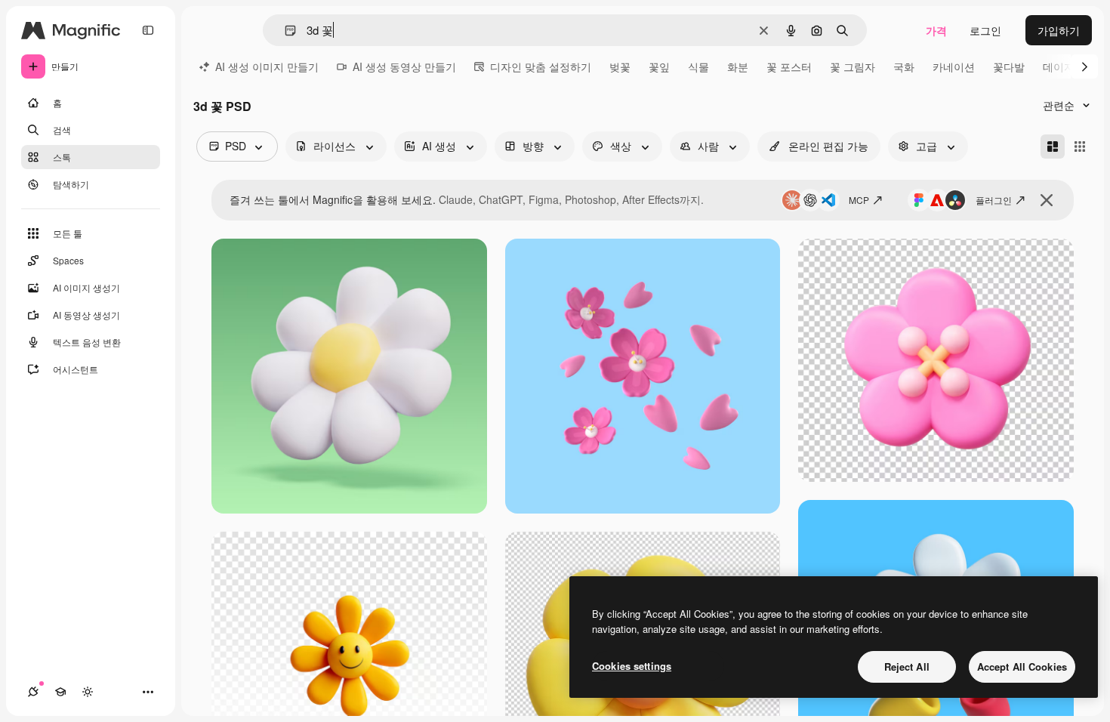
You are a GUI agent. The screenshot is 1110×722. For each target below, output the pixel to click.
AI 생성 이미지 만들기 (267, 66)
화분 (737, 66)
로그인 (985, 30)
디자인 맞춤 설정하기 (540, 66)
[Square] (1080, 146)
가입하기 (1059, 30)
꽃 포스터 (789, 66)
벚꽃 (620, 66)
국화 (903, 66)
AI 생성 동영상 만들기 (404, 66)
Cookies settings (631, 666)
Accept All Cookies (1022, 666)
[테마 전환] (88, 692)
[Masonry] (1053, 146)
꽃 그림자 (852, 66)
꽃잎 (659, 66)
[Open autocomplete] (284, 30)
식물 (698, 66)
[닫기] (1047, 200)
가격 (936, 30)
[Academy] (60, 692)
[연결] (33, 692)
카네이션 (954, 66)
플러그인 (994, 199)
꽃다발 (1009, 66)
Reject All (907, 666)
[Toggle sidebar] (148, 30)
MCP (859, 199)
